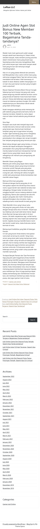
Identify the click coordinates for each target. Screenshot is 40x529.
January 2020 (7, 482)
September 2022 (8, 376)
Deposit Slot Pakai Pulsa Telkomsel (18, 284)
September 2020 (8, 455)
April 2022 (6, 393)
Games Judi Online (15, 282)
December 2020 (8, 446)
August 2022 (7, 380)
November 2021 (8, 409)
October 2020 (7, 452)
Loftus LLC (9, 7)
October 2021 (7, 413)
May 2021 (6, 429)
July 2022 (6, 383)
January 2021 (7, 442)
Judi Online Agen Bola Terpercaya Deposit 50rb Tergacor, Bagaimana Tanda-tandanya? (19, 337)
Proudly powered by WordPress (14, 524)
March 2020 (7, 475)
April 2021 (6, 432)
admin (9, 45)
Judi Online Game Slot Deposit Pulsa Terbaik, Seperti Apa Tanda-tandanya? (18, 343)
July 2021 (6, 422)
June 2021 (6, 426)
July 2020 (6, 462)
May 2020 (6, 469)
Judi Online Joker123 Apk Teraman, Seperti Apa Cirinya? (19, 348)
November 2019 (8, 488)
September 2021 (8, 416)
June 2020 (6, 465)
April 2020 (6, 472)
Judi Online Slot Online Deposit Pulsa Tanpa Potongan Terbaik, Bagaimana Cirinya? (18, 354)
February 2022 (8, 399)
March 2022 (7, 396)
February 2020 (8, 478)
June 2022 (6, 386)
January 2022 (7, 403)
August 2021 (7, 419)
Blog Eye (30, 524)
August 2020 (7, 459)
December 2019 (8, 485)
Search (5, 316)
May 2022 (6, 390)
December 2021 (8, 406)
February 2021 (8, 439)
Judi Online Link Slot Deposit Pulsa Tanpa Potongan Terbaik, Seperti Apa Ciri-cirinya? (18, 359)
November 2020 (8, 449)
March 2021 (7, 436)
